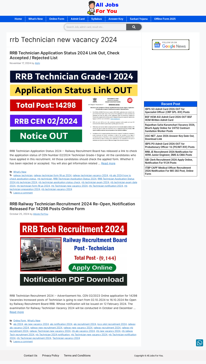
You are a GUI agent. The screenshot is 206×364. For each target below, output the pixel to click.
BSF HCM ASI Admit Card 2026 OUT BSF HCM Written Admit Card (168, 118)
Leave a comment (23, 192)
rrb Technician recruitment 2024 (34, 338)
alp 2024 (18, 324)
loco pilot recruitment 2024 (112, 324)
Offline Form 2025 (165, 19)
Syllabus (96, 19)
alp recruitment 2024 (85, 324)
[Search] (134, 27)
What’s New (35, 19)
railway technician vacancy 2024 (90, 175)
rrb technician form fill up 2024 (33, 185)
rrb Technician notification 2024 (106, 185)
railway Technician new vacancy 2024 (50, 331)
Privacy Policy (50, 355)
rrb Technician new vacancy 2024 (69, 185)
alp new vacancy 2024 (36, 324)
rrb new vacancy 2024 (108, 331)
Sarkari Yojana (139, 19)
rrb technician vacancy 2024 (56, 189)
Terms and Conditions (77, 355)
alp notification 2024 (61, 324)
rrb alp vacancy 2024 (83, 331)
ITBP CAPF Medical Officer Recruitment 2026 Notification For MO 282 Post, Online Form (169, 170)
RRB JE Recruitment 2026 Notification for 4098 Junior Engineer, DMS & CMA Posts (169, 153)
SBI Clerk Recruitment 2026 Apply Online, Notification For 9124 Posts (169, 161)
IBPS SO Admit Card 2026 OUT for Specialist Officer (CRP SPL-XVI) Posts (167, 111)
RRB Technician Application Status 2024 (74, 178)
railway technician (23, 175)
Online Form (56, 19)
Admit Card (78, 19)
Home (18, 19)
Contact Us (30, 355)
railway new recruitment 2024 (46, 327)
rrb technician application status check (59, 182)
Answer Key (115, 19)
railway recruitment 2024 (107, 327)
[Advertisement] (172, 75)
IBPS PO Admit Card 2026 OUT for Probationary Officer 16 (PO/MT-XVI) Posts (170, 145)
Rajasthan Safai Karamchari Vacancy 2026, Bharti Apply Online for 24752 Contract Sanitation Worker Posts (170, 127)
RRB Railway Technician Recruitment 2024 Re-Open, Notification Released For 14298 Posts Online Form (72, 206)
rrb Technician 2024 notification (53, 334)
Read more (108, 163)
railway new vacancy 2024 (78, 327)
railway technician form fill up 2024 (52, 175)
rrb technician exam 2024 (95, 182)
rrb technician (44, 178)
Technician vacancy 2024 (66, 338)
